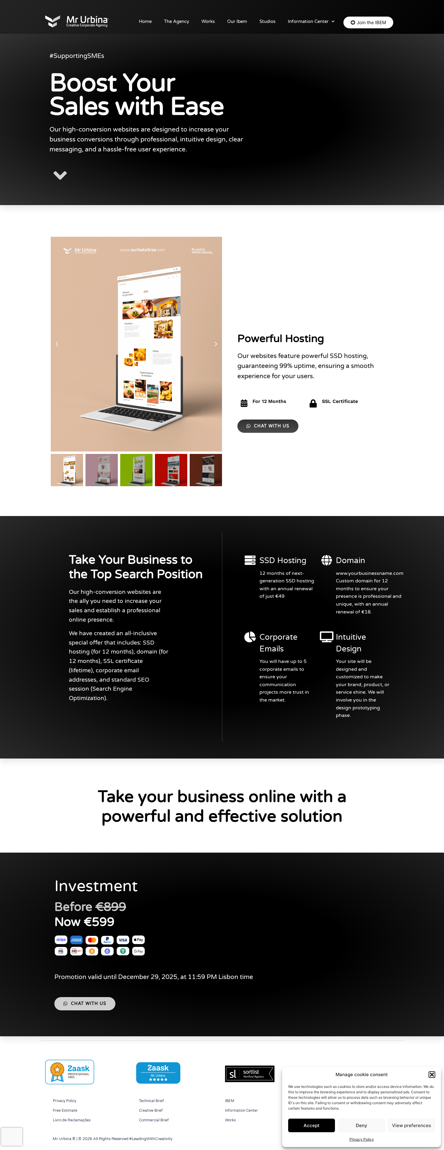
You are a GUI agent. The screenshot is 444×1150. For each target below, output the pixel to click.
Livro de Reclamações (72, 1120)
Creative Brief (151, 1110)
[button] (432, 1075)
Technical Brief (151, 1101)
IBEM (229, 1101)
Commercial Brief (154, 1120)
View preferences (411, 1125)
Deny (361, 1125)
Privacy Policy (361, 1139)
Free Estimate (65, 1110)
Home (145, 21)
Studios (267, 21)
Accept (312, 1125)
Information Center (308, 21)
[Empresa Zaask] (69, 1084)
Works (208, 21)
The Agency (176, 21)
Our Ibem (237, 21)
